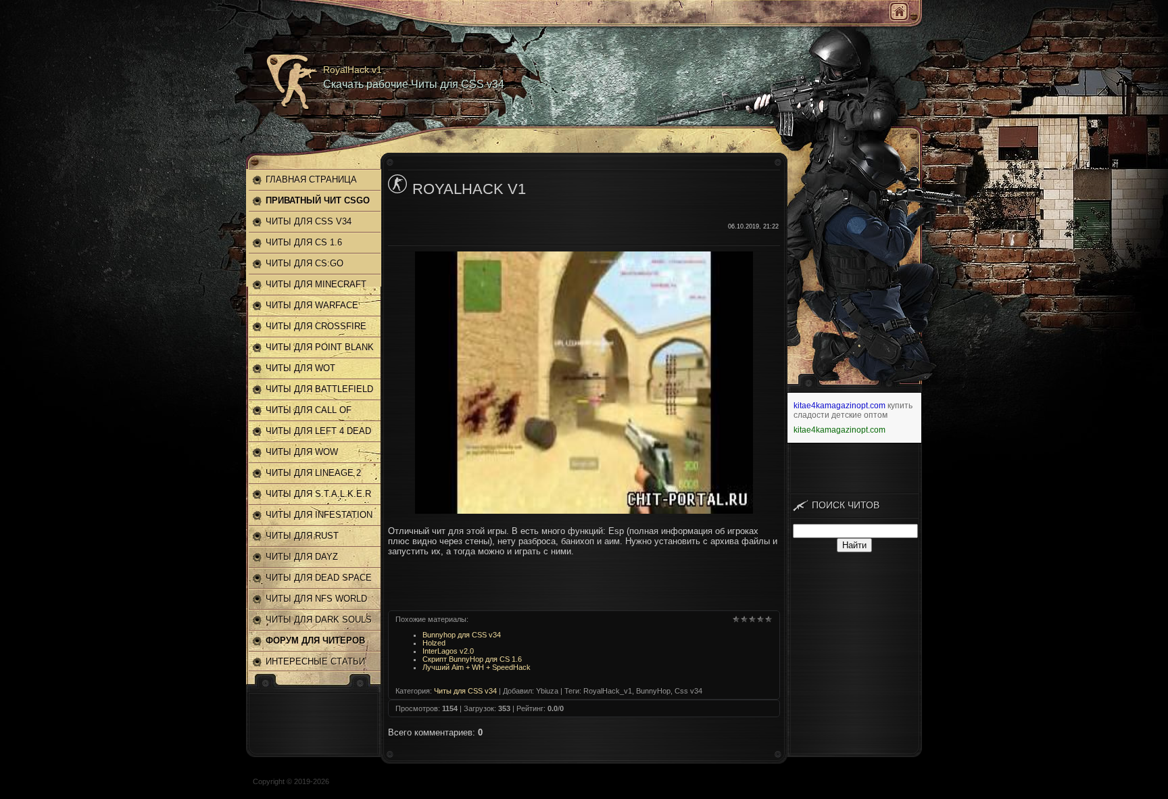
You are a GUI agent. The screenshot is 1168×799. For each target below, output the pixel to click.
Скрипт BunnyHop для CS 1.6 (472, 659)
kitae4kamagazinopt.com (839, 405)
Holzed (433, 643)
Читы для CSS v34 (465, 691)
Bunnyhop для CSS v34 (461, 635)
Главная (899, 11)
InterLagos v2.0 (448, 651)
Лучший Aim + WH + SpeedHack (476, 667)
